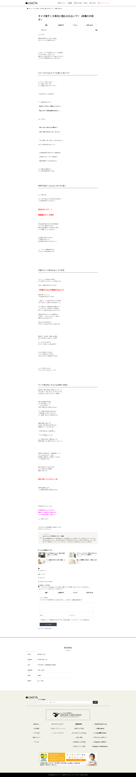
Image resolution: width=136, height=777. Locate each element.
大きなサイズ (51, 589)
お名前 (41, 615)
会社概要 (36, 728)
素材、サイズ (41, 574)
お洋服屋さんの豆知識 (44, 585)
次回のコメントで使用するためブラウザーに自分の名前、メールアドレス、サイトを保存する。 (65, 619)
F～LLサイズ (41, 577)
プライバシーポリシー (100, 737)
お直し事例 (78, 737)
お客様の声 (61, 25)
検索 (95, 702)
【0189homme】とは (100, 724)
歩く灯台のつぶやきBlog (78, 733)
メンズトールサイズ (57, 733)
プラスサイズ (44, 587)
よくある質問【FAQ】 (100, 733)
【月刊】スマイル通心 (79, 746)
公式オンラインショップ (57, 728)
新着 (46, 25)
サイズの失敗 (69, 587)
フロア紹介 (36, 733)
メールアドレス (72, 615)
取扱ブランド (36, 737)
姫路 (63, 587)
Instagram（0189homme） (99, 746)
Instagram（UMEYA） (100, 742)
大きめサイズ (59, 589)
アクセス (75, 25)
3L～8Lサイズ (41, 570)
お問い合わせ (89, 25)
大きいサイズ (76, 587)
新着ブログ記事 (78, 3)
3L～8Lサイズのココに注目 (45, 581)
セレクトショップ (43, 589)
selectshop (51, 587)
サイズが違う (58, 587)
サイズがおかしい (85, 587)
